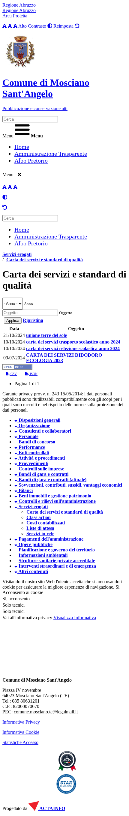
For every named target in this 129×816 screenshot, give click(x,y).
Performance (31, 447)
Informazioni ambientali (43, 555)
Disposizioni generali (38, 420)
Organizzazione (33, 425)
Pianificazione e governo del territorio (57, 549)
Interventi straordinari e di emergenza (56, 565)
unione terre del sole (46, 335)
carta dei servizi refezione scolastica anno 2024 (73, 348)
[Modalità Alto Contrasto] (4, 197)
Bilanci (25, 490)
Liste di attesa (40, 528)
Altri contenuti (32, 571)
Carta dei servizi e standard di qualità (44, 259)
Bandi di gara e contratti (42, 474)
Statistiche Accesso (20, 742)
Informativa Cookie (20, 732)
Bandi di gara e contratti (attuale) (51, 479)
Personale (27, 436)
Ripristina (33, 320)
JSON (33, 374)
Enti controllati (33, 452)
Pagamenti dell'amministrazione (50, 539)
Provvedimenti (32, 463)
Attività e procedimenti (41, 457)
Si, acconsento (16, 598)
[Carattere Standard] (4, 25)
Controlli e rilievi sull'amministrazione (56, 501)
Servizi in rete (40, 533)
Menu (8, 135)
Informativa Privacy (21, 721)
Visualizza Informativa (74, 617)
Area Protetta (14, 15)
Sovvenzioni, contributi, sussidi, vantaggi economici (69, 485)
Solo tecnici (13, 611)
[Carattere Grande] (15, 25)
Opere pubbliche (34, 544)
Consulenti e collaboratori (44, 431)
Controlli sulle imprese (41, 468)
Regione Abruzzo (19, 5)
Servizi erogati (17, 254)
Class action (38, 517)
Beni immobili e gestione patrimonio (54, 495)
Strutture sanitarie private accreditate (57, 560)
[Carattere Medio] (10, 25)
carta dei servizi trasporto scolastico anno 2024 (73, 341)
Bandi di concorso (37, 441)
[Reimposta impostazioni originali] (4, 207)
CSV (13, 374)
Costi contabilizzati (45, 522)
